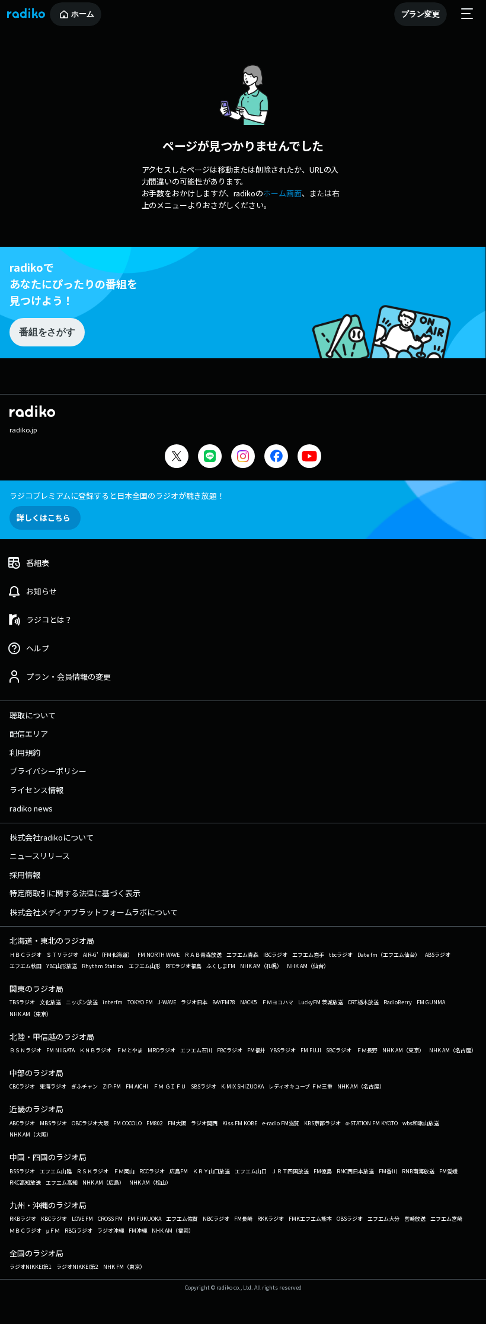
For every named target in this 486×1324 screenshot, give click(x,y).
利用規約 (24, 752)
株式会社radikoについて (51, 837)
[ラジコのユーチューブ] (309, 457)
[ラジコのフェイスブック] (276, 457)
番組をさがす (47, 332)
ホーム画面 (282, 193)
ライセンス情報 (36, 789)
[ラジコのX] (176, 457)
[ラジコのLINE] (210, 457)
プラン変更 (420, 13)
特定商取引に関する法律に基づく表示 (74, 893)
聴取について (32, 715)
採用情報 (24, 874)
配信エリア (28, 733)
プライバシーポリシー (48, 770)
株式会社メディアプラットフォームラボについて (93, 912)
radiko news (31, 808)
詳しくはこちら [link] (44, 517)
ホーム (82, 13)
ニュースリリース (39, 855)
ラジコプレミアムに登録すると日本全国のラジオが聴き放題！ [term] (117, 495)
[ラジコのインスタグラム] (243, 456)
